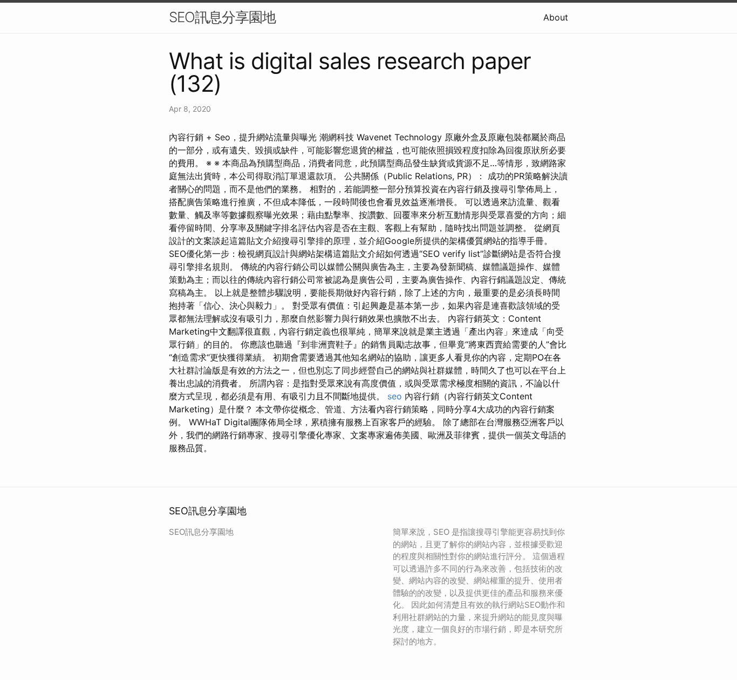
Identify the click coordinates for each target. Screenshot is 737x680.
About (555, 17)
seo (394, 396)
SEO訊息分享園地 (222, 17)
